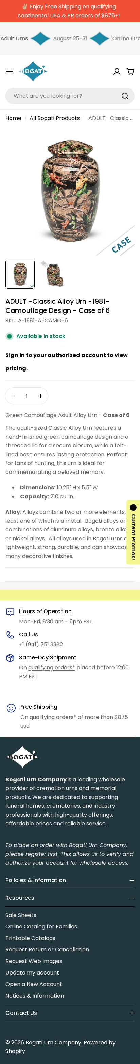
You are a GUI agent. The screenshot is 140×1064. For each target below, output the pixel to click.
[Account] (117, 71)
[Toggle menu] (9, 71)
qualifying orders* (51, 667)
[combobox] (70, 96)
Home (13, 118)
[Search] (125, 96)
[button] (133, 532)
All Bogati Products (55, 118)
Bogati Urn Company (53, 1042)
